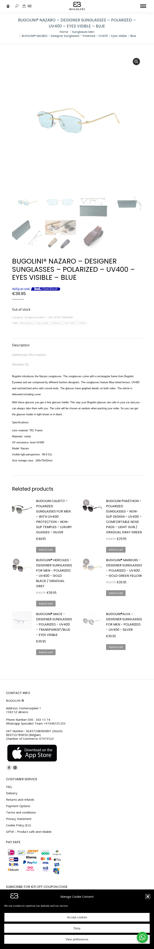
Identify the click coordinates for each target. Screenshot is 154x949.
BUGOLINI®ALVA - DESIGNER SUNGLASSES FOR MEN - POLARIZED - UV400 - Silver (124, 622)
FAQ (9, 787)
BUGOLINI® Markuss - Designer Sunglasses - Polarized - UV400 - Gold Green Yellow (124, 568)
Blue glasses (26, 323)
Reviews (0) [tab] (20, 364)
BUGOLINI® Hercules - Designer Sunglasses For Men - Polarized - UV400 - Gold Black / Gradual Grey (54, 573)
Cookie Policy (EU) (18, 825)
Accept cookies (77, 917)
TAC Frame (70, 323)
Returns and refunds (20, 799)
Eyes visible (42, 323)
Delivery (11, 793)
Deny (77, 928)
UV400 (82, 323)
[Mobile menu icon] (143, 6)
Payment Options (18, 806)
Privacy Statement (18, 819)
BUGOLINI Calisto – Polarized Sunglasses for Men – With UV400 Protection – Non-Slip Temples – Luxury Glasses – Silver (54, 517)
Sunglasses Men (34, 317)
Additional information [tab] (29, 355)
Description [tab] (20, 345)
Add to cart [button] (46, 549)
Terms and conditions (21, 812)
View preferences (77, 939)
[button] (148, 896)
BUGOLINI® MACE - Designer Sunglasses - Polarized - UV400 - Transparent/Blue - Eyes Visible (54, 624)
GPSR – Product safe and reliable (29, 832)
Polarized (56, 323)
